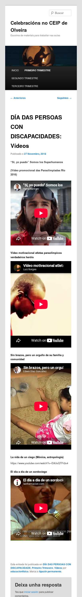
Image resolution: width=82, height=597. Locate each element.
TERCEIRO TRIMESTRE (25, 86)
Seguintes (64, 98)
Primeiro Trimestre (42, 568)
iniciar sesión (31, 591)
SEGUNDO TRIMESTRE (25, 78)
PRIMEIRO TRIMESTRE (37, 70)
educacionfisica (19, 571)
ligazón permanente (50, 571)
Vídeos (58, 568)
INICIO (15, 70)
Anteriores (18, 98)
